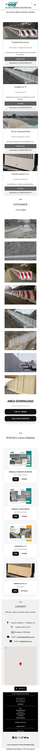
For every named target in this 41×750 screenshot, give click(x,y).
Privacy (32, 744)
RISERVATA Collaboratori (20, 722)
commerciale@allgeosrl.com (25, 637)
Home (20, 708)
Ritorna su (22, 688)
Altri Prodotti (20, 715)
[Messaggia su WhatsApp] (12, 632)
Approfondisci (20, 59)
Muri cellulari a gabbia (20, 710)
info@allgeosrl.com (26, 641)
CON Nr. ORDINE (20, 411)
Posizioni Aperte (20, 730)
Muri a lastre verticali (20, 713)
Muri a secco (20, 712)
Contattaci (20, 103)
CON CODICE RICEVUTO (20, 418)
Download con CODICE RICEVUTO (20, 63)
